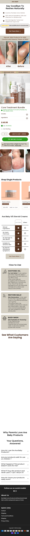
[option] (5, 204)
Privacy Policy (5, 521)
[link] (15, 25)
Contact (3, 510)
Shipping (3, 513)
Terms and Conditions (7, 516)
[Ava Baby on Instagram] (16, 491)
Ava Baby (19, 528)
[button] (15, 114)
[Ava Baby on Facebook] (14, 491)
